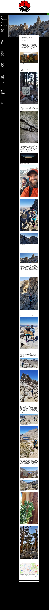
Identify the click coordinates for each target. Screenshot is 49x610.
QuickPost (2, 92)
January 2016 (2, 65)
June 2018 (2, 41)
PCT (1, 91)
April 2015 (2, 73)
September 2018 (2, 38)
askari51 (25, 40)
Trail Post (17, 13)
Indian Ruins (2, 89)
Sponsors (42, 13)
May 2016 (2, 62)
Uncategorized (2, 100)
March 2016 (2, 63)
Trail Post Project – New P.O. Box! (24, 585)
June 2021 (2, 30)
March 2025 (2, 29)
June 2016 (2, 61)
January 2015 (2, 76)
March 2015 (2, 74)
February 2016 (2, 64)
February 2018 (2, 44)
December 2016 (2, 56)
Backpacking (2, 82)
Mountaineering (2, 90)
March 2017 (2, 53)
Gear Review (36, 13)
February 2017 (2, 54)
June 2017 (2, 50)
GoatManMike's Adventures (5, 13)
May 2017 (2, 51)
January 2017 (2, 55)
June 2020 (2, 31)
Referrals (33, 13)
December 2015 (2, 66)
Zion (1, 103)
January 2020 (2, 32)
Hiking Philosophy (3, 88)
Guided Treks (29, 13)
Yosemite (2, 102)
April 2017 (2, 52)
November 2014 (2, 78)
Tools (39, 13)
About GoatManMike (22, 13)
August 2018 (2, 39)
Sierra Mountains (3, 94)
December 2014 (2, 77)
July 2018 (2, 40)
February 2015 (2, 75)
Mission (15, 13)
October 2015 (2, 68)
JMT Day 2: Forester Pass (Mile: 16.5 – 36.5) (25, 588)
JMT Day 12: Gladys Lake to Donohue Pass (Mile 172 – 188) (4, 22)
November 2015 (2, 67)
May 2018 (2, 42)
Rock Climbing (2, 93)
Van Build (46, 13)
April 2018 (2, 43)
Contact (26, 13)
